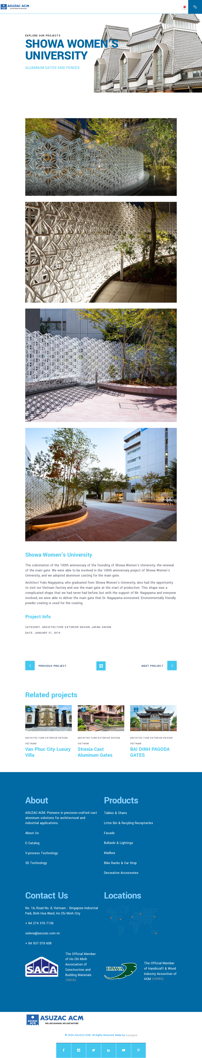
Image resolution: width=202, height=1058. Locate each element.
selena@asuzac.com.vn (42, 933)
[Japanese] (184, 6)
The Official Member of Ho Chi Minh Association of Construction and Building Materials (80, 964)
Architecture (53, 627)
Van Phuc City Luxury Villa (48, 752)
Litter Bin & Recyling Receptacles (128, 823)
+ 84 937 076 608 (38, 943)
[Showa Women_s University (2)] (101, 365)
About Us (32, 833)
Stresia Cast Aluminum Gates (95, 752)
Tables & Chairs (115, 813)
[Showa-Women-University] (101, 157)
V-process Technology (41, 853)
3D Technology (36, 863)
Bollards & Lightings (118, 843)
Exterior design (77, 627)
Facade (109, 833)
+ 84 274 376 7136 (39, 923)
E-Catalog (32, 843)
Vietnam (30, 743)
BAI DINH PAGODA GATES (150, 752)
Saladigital (131, 1035)
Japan (95, 627)
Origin (106, 627)
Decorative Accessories (121, 873)
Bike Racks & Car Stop (120, 862)
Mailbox (109, 853)
